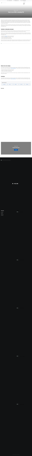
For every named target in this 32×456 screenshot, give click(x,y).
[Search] (24, 3)
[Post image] (8, 96)
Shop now (16, 149)
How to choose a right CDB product (5, 137)
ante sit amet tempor (13, 68)
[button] (4, 84)
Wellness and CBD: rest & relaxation (21, 137)
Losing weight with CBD (20, 120)
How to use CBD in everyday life (4, 120)
